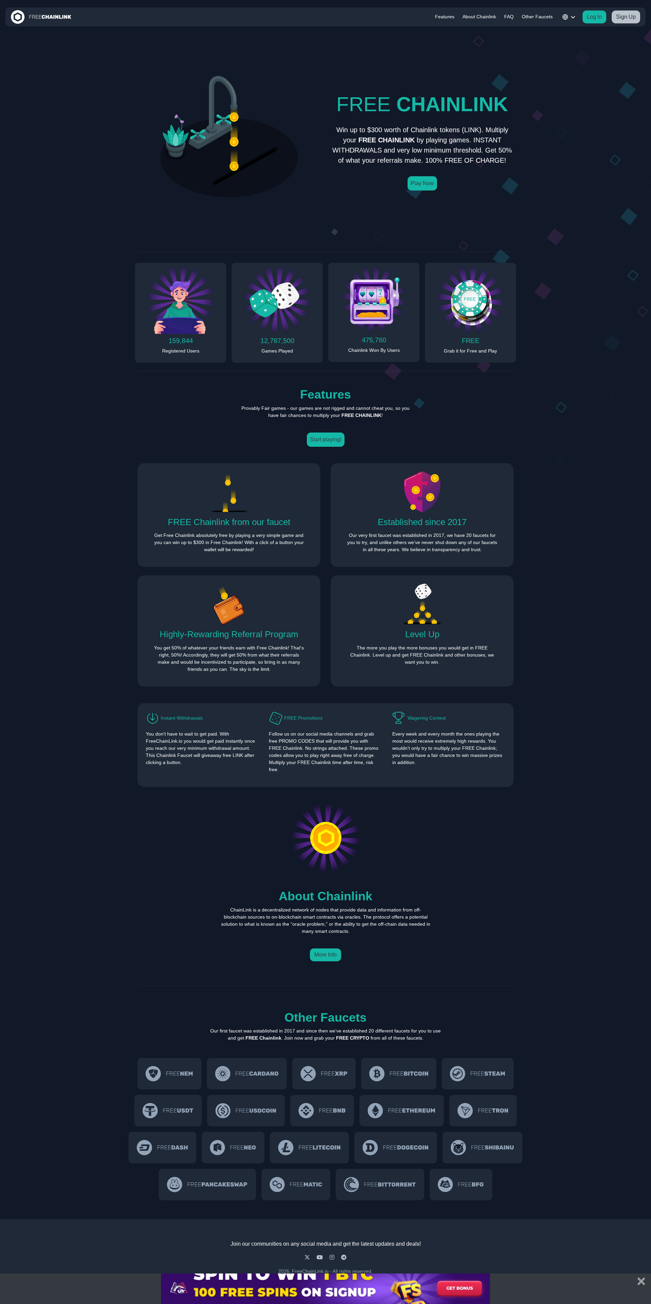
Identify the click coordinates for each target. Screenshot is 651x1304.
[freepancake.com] (207, 1184)
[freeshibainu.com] (482, 1147)
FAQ (509, 16)
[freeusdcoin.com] (246, 1110)
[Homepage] (41, 17)
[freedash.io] (162, 1147)
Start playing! (325, 439)
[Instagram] (333, 1257)
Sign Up (626, 17)
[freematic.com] (296, 1184)
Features (444, 16)
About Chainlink (479, 16)
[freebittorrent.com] (380, 1184)
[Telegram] (344, 1257)
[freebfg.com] (461, 1184)
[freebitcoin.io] (398, 1073)
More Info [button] (325, 955)
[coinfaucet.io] (324, 1073)
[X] (307, 1257)
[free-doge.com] (395, 1147)
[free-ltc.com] (309, 1147)
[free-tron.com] (483, 1110)
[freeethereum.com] (401, 1110)
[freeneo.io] (233, 1147)
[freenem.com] (169, 1073)
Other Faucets (537, 16)
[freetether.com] (168, 1110)
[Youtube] (320, 1257)
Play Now (422, 183)
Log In (594, 17)
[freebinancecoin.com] (322, 1110)
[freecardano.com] (247, 1073)
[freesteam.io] (477, 1073)
